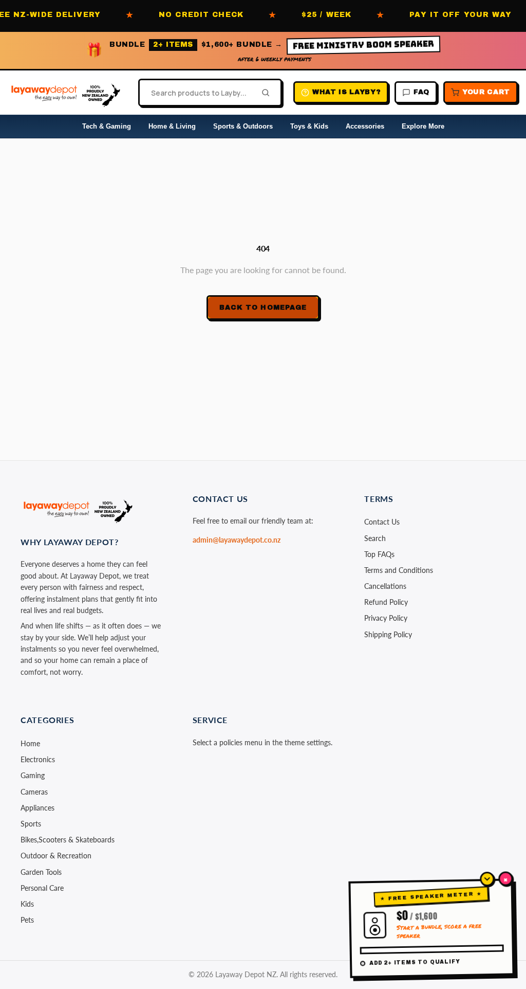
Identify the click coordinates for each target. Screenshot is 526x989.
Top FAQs (379, 554)
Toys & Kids (309, 126)
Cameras (34, 791)
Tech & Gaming (106, 126)
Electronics (38, 759)
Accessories (365, 126)
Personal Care (42, 888)
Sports (31, 823)
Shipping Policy (388, 634)
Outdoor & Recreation (56, 855)
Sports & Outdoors (243, 126)
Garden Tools (41, 872)
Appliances (37, 807)
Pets (27, 919)
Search (375, 538)
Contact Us (382, 521)
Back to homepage (263, 307)
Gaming (33, 775)
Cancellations (385, 586)
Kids (27, 904)
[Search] (262, 92)
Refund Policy (386, 602)
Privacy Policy (385, 618)
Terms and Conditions (398, 570)
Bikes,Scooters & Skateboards (68, 839)
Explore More (423, 126)
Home (30, 743)
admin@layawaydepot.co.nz (236, 539)
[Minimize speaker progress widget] (487, 879)
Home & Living (172, 126)
